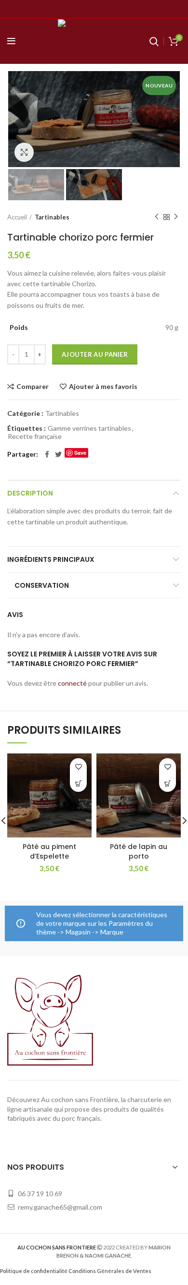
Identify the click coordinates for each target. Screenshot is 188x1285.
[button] (78, 783)
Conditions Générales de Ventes (109, 1271)
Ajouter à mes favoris (103, 386)
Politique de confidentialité (33, 1271)
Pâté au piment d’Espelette (49, 851)
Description (30, 493)
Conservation (41, 585)
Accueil (17, 217)
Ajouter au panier (95, 354)
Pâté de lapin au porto (138, 851)
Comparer (32, 386)
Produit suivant (176, 217)
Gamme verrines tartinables (89, 428)
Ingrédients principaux (50, 559)
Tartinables (52, 217)
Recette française (35, 436)
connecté (72, 683)
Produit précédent (156, 217)
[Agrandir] (24, 152)
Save (80, 452)
